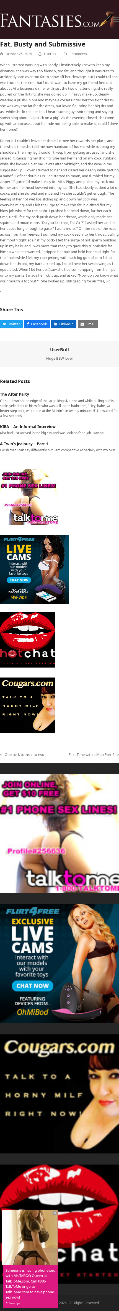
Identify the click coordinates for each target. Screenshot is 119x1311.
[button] (116, 19)
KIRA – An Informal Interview (28, 426)
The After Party (14, 394)
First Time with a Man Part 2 (91, 755)
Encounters (78, 53)
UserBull (50, 53)
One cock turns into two (22, 755)
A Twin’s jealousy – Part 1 (24, 443)
